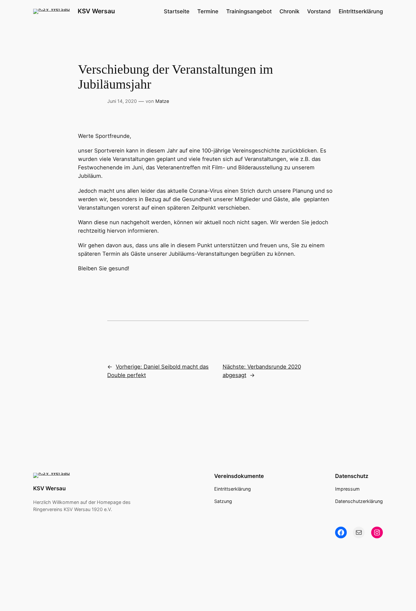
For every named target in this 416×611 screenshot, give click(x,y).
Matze (162, 101)
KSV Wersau (96, 11)
